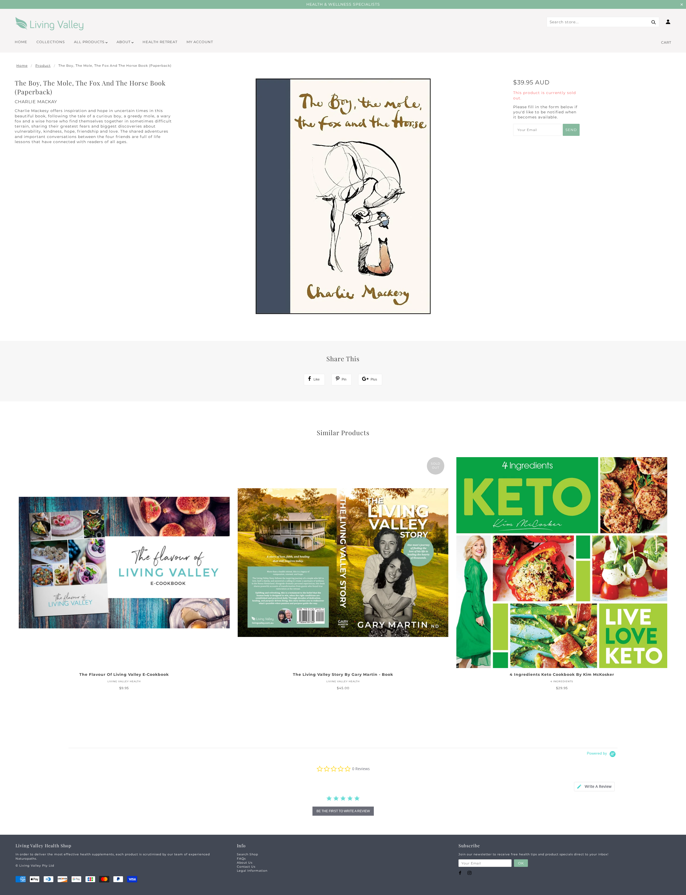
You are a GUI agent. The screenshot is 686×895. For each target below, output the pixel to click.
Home (22, 66)
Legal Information (252, 870)
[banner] (49, 23)
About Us (244, 862)
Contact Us (246, 866)
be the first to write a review (343, 811)
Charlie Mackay (36, 101)
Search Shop (247, 854)
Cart (666, 42)
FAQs (241, 858)
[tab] (594, 786)
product (43, 66)
